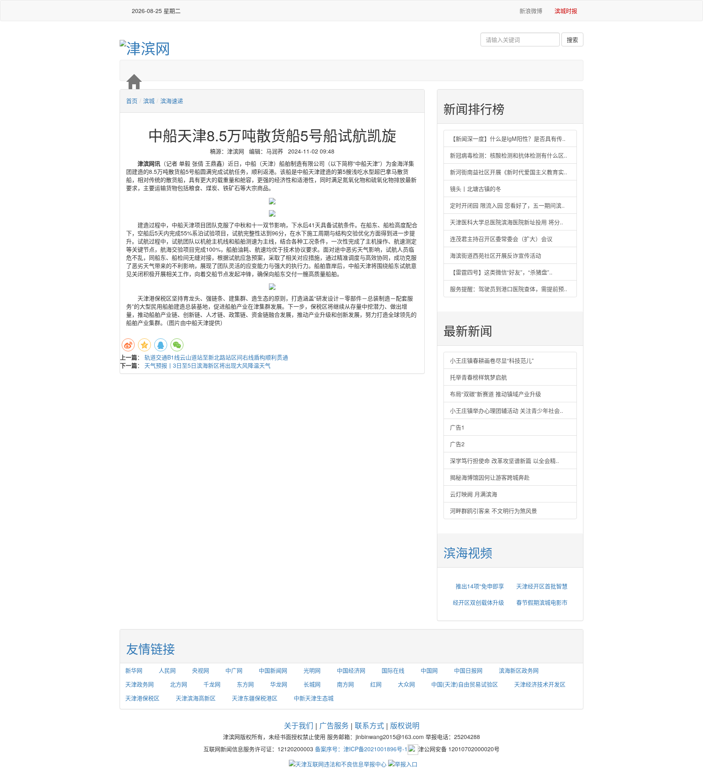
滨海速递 (171, 100)
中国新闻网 (273, 670)
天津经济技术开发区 (539, 684)
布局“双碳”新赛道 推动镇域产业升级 (495, 394)
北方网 (178, 684)
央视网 (200, 670)
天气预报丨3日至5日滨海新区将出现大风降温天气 (207, 365)
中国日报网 (468, 670)
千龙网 (212, 684)
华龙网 (278, 684)
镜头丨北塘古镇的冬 (475, 188)
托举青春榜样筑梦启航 (478, 377)
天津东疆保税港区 (254, 698)
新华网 (133, 670)
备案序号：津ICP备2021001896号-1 (361, 748)
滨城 (149, 100)
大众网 (406, 684)
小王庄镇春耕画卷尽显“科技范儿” (492, 360)
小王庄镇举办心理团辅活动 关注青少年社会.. (506, 410)
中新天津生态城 (314, 698)
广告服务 (334, 725)
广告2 (457, 444)
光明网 (312, 670)
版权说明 (404, 725)
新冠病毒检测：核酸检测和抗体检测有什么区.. (508, 155)
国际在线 (393, 670)
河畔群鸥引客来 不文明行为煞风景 (493, 511)
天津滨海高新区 (196, 698)
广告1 (457, 427)
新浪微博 (530, 11)
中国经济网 (351, 670)
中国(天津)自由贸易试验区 (464, 684)
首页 (132, 100)
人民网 (167, 670)
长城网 (312, 684)
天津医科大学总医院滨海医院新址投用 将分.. (506, 222)
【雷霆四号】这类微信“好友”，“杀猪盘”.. (501, 272)
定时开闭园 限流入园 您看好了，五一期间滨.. (507, 205)
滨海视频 (467, 552)
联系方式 (369, 725)
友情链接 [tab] (150, 648)
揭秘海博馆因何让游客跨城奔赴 (490, 477)
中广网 (233, 670)
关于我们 (298, 725)
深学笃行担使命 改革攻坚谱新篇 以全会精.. (504, 460)
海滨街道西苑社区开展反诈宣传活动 (495, 255)
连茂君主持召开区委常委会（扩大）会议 (501, 239)
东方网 (245, 684)
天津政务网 (139, 684)
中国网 (429, 670)
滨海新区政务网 (519, 670)
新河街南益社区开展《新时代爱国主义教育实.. (508, 172)
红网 (376, 684)
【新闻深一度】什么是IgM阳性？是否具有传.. (507, 138)
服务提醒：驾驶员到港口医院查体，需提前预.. (508, 289)
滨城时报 (566, 11)
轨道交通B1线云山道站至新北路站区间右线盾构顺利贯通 (216, 357)
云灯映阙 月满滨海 (473, 494)
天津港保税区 (142, 698)
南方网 (345, 684)
